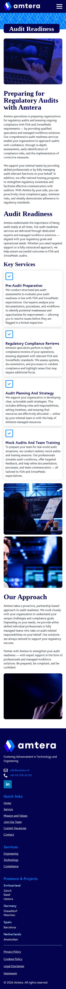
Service (8, 809)
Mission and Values (15, 815)
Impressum (10, 973)
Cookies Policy (13, 959)
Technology (11, 860)
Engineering (11, 853)
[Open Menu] (59, 6)
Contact (9, 834)
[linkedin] (8, 784)
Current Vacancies (15, 828)
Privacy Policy (12, 951)
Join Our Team (13, 822)
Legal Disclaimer (14, 966)
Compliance (11, 866)
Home (7, 803)
